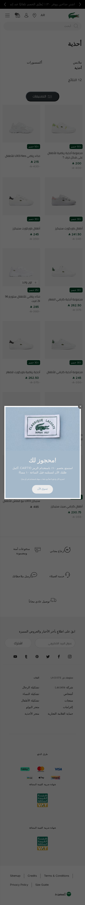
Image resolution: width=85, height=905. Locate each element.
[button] (80, 406)
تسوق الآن (42, 489)
